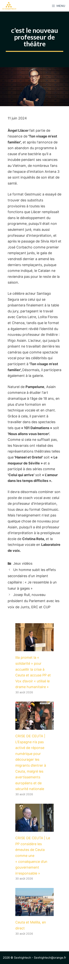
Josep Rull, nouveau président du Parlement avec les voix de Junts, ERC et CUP (33, 601)
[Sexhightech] (9, 6)
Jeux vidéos (22, 563)
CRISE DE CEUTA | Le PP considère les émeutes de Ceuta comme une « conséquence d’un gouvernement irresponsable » (32, 855)
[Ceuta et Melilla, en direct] (34, 913)
